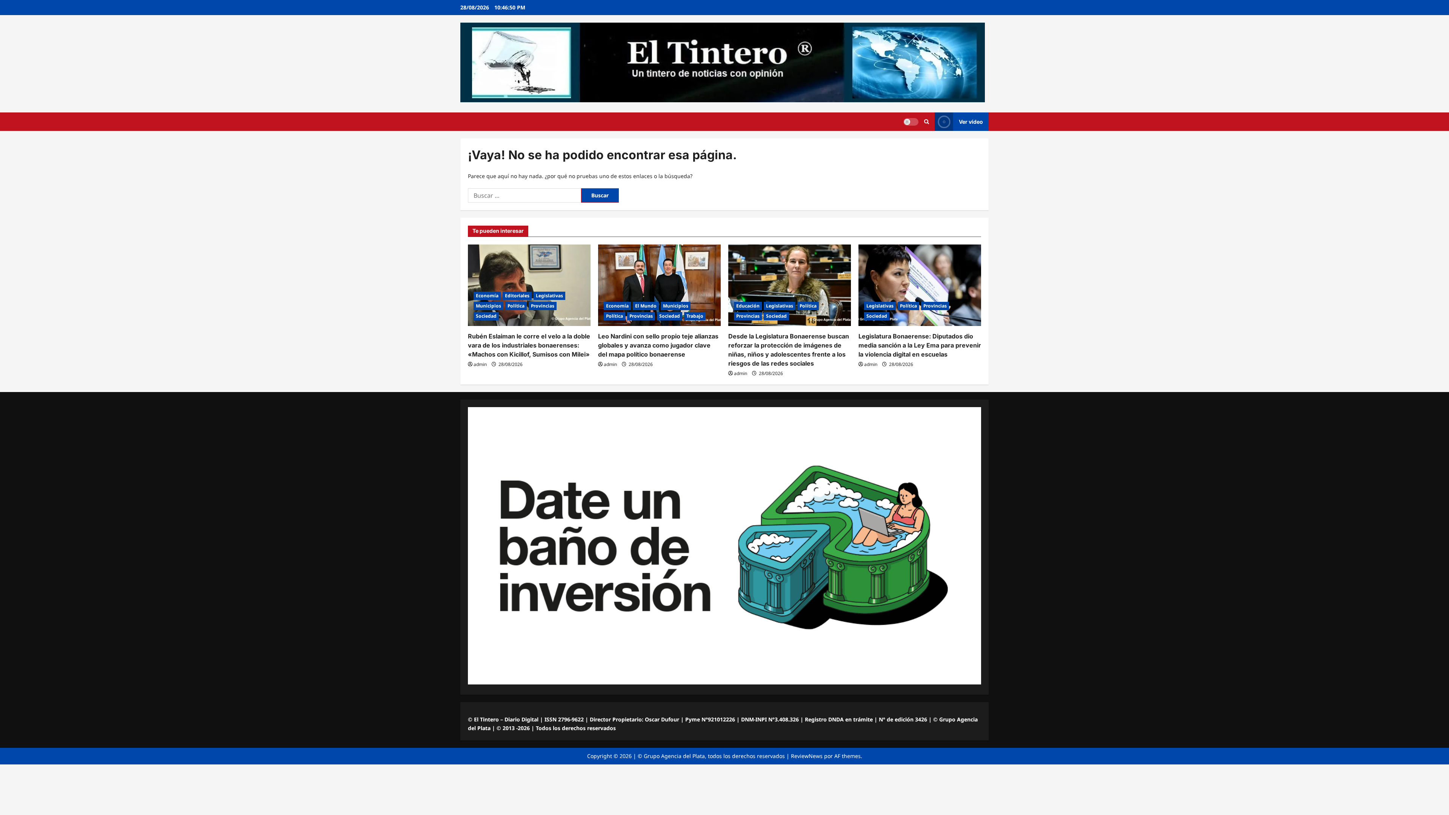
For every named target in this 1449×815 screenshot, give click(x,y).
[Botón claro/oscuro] (910, 122)
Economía (487, 295)
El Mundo (646, 306)
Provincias (542, 306)
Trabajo (694, 316)
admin (480, 364)
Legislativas (549, 295)
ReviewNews (807, 756)
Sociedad (486, 316)
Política (516, 306)
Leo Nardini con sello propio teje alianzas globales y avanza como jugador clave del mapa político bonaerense (658, 345)
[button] (926, 121)
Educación (748, 306)
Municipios (488, 306)
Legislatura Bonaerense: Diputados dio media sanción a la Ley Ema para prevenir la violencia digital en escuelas (919, 345)
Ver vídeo (971, 121)
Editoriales (517, 295)
